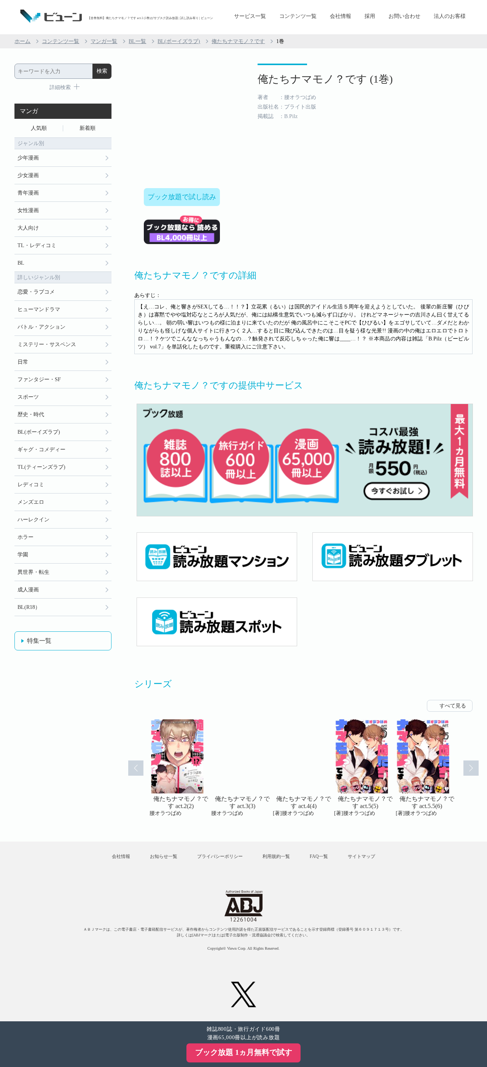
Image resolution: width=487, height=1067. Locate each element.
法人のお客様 (450, 16)
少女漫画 (28, 175)
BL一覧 (137, 41)
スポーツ (28, 397)
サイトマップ (361, 856)
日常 (23, 362)
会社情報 (340, 16)
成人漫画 (28, 590)
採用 (369, 16)
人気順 (39, 128)
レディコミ (31, 484)
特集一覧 (39, 640)
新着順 (87, 128)
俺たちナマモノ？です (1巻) (325, 79)
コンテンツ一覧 (298, 16)
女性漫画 (28, 210)
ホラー (25, 537)
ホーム (22, 41)
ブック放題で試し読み (182, 197)
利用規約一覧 (276, 856)
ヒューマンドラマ (39, 309)
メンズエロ (31, 502)
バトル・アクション (41, 327)
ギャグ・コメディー (41, 449)
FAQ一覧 (319, 856)
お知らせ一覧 (163, 856)
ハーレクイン (33, 519)
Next (471, 768)
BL (21, 263)
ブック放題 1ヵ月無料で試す (243, 1052)
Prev (135, 768)
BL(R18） (29, 607)
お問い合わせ (404, 16)
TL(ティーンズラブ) (41, 467)
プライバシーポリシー (220, 856)
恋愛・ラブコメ (36, 292)
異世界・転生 (33, 572)
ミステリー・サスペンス (47, 344)
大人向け (28, 228)
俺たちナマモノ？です (238, 41)
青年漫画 (28, 193)
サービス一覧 (250, 16)
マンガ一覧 (104, 41)
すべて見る (452, 706)
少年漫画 (28, 158)
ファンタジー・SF (39, 379)
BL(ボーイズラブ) (179, 41)
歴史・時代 (31, 414)
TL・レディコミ (37, 245)
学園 (23, 554)
